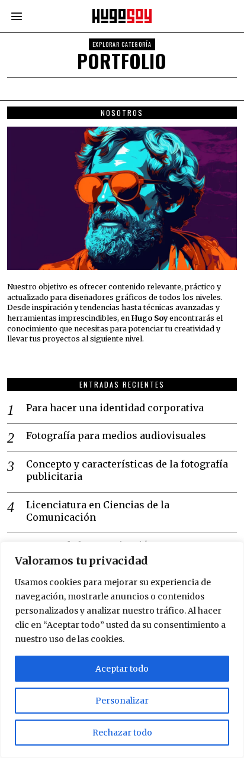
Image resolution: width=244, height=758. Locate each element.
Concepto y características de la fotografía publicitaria (127, 470)
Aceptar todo (122, 668)
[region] (122, 649)
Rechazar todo (122, 732)
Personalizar (122, 700)
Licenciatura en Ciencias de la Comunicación (97, 511)
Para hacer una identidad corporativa (115, 408)
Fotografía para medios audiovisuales (116, 435)
